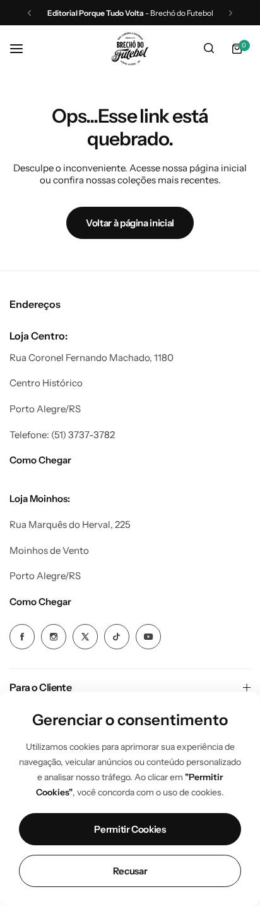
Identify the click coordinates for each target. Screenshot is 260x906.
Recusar (130, 871)
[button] (29, 13)
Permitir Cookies (129, 829)
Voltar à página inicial (130, 223)
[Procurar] (209, 49)
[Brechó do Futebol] (130, 49)
